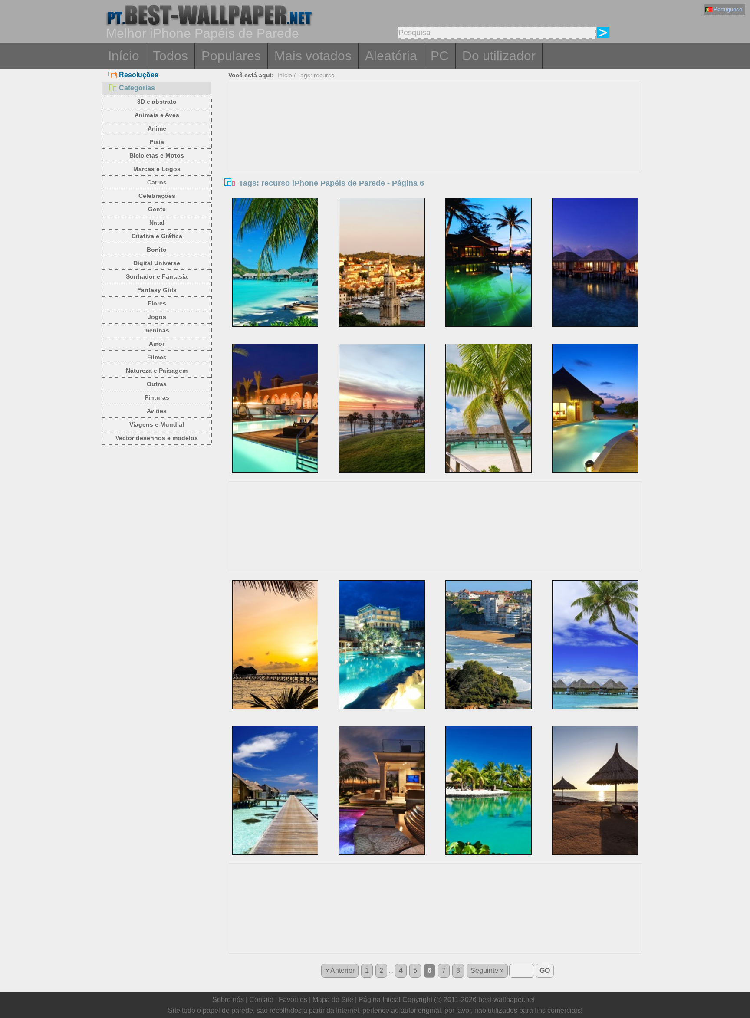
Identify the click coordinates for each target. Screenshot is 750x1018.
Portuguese (728, 9)
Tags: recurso (316, 75)
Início (123, 56)
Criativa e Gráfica (157, 236)
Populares (231, 56)
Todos (170, 56)
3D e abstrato (157, 101)
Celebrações (156, 195)
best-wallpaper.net (506, 999)
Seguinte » (487, 970)
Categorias (137, 88)
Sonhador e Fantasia (157, 276)
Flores (157, 303)
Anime (157, 128)
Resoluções (138, 75)
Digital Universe (156, 262)
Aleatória (391, 56)
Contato (261, 999)
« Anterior (340, 970)
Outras (157, 384)
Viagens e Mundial (156, 424)
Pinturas (157, 397)
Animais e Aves (157, 115)
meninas (156, 330)
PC (440, 56)
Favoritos (293, 999)
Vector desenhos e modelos (156, 437)
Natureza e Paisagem (157, 370)
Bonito (157, 249)
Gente (157, 209)
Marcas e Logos (157, 168)
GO (544, 970)
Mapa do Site (332, 999)
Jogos (157, 316)
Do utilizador (499, 56)
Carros (157, 182)
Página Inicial (380, 999)
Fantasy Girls (157, 289)
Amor (156, 343)
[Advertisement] (435, 147)
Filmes (157, 357)
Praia (156, 141)
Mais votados (313, 56)
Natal (156, 222)
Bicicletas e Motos (156, 155)
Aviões (157, 410)
